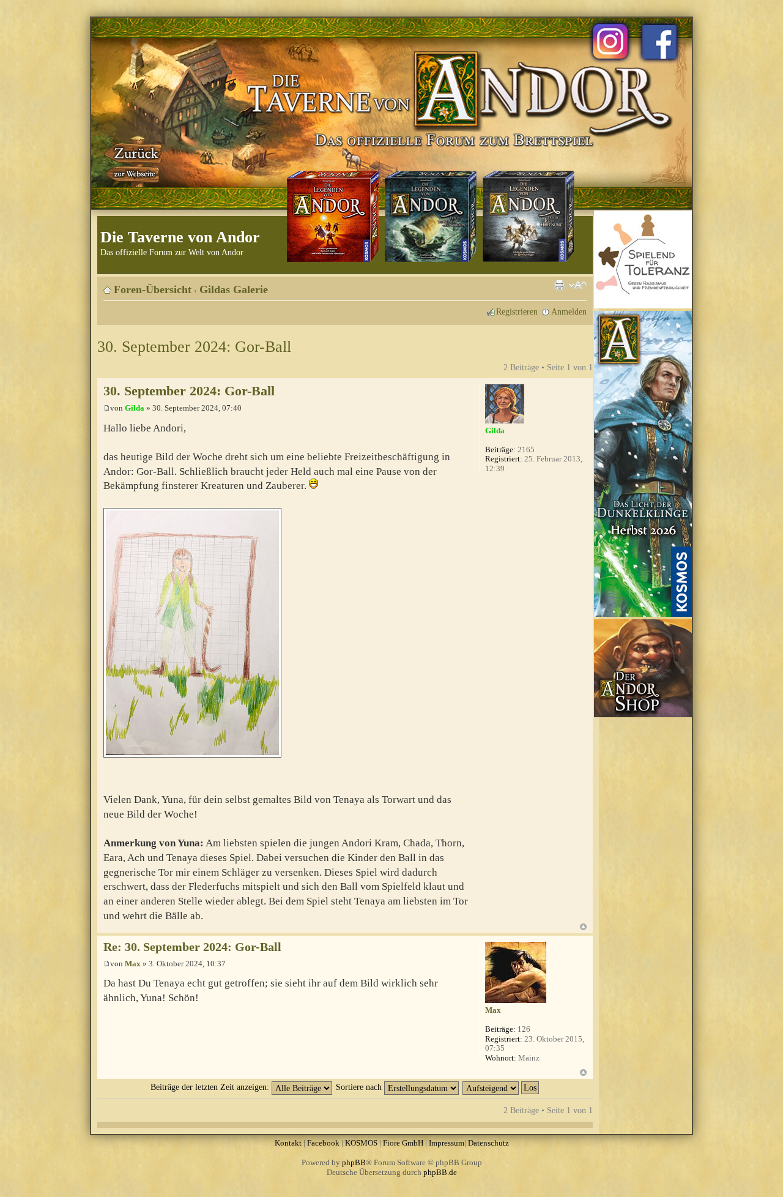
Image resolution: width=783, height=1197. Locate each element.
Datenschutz (488, 1142)
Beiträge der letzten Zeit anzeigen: (211, 1087)
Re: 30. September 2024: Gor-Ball (192, 947)
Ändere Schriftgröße (578, 285)
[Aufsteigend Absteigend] (501, 1087)
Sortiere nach (360, 1087)
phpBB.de (440, 1172)
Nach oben (583, 926)
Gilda (134, 407)
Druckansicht (559, 285)
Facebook (323, 1142)
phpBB (354, 1162)
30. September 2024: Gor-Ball (194, 347)
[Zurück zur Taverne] (134, 161)
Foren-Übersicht (152, 289)
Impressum (446, 1142)
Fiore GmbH (403, 1142)
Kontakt (288, 1142)
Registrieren (517, 311)
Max (133, 963)
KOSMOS (361, 1142)
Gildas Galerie (233, 289)
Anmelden (569, 311)
